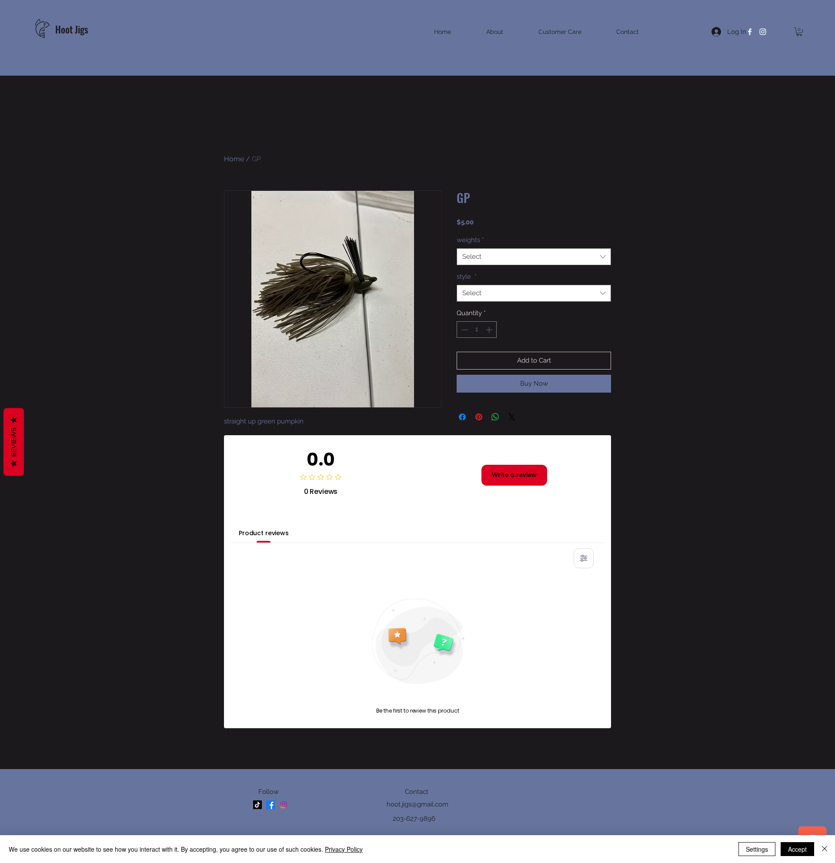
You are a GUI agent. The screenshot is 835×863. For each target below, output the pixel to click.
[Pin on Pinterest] (479, 417)
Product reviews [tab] (264, 533)
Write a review (514, 474)
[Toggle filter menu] (584, 558)
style (467, 276)
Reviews (14, 441)
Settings (757, 849)
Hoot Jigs (72, 29)
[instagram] (762, 31)
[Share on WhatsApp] (495, 417)
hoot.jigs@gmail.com (417, 804)
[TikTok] (257, 804)
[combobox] (534, 256)
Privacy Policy (344, 849)
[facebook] (749, 31)
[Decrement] (464, 330)
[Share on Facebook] (462, 417)
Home (234, 159)
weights (470, 240)
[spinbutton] (477, 330)
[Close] (824, 849)
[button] (799, 31)
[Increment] (490, 330)
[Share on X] (512, 417)
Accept (797, 849)
